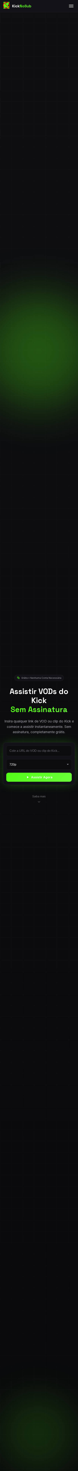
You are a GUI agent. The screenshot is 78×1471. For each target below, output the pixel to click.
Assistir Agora (41, 777)
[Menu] (71, 6)
